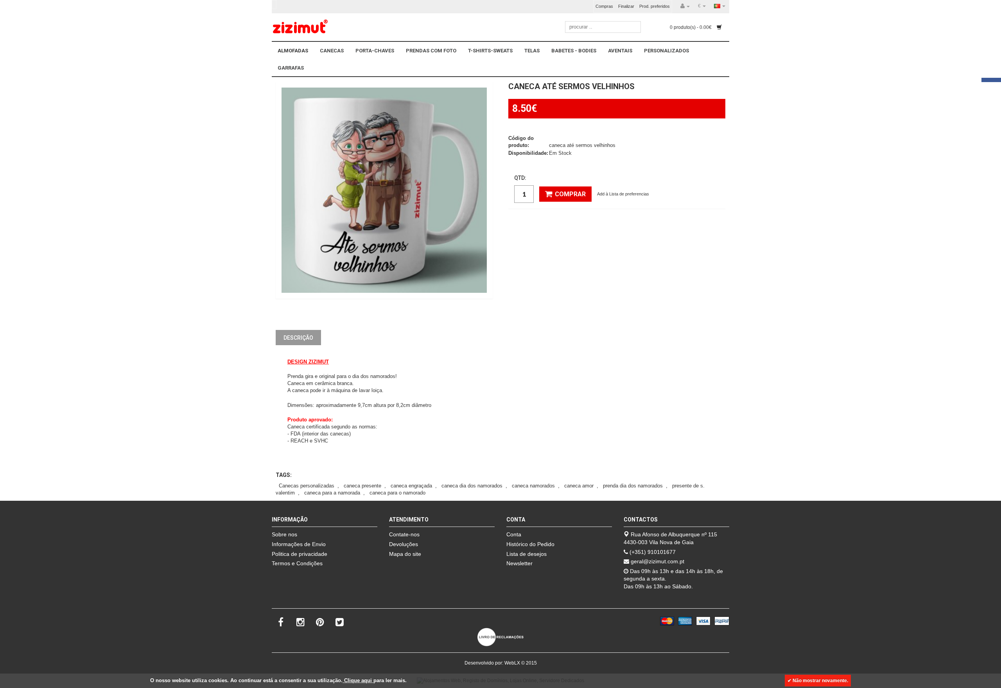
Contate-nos (404, 534)
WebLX (512, 663)
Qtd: (520, 178)
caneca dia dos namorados (471, 486)
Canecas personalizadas (306, 486)
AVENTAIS (620, 51)
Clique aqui (358, 680)
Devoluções (403, 544)
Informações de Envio (299, 544)
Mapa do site (405, 554)
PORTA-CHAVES (374, 51)
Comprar (570, 194)
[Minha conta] (685, 6)
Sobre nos (284, 534)
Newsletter (519, 563)
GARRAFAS (291, 68)
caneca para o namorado (397, 493)
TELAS (532, 51)
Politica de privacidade (299, 554)
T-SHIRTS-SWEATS (490, 51)
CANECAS (332, 51)
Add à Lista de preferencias (623, 194)
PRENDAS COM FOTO (431, 51)
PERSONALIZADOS (666, 51)
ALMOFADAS (293, 51)
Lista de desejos (526, 554)
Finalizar (626, 6)
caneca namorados (533, 486)
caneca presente (362, 486)
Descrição (298, 338)
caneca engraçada (411, 486)
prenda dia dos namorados (633, 486)
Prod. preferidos (654, 6)
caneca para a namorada (332, 493)
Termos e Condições (297, 563)
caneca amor (579, 486)
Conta (513, 534)
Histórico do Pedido (530, 544)
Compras (604, 6)
